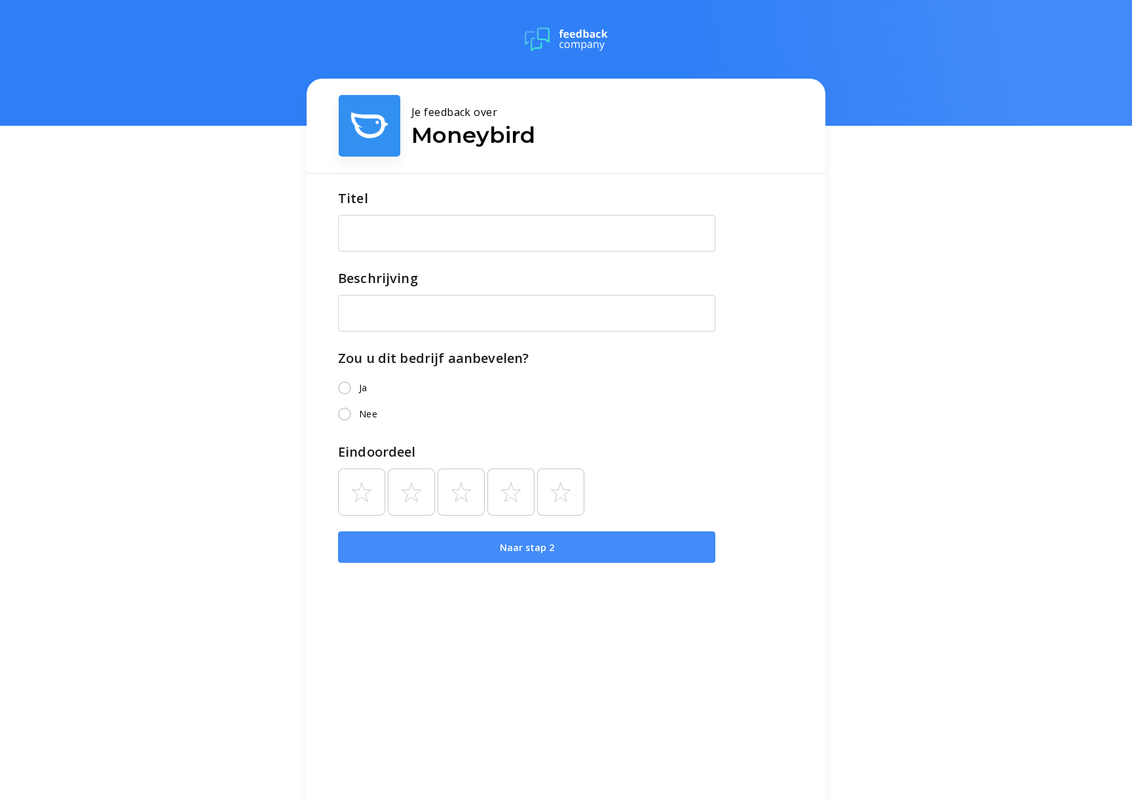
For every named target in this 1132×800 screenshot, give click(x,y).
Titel (353, 198)
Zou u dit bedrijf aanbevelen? (433, 358)
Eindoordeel (377, 452)
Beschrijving (378, 278)
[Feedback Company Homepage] (566, 39)
